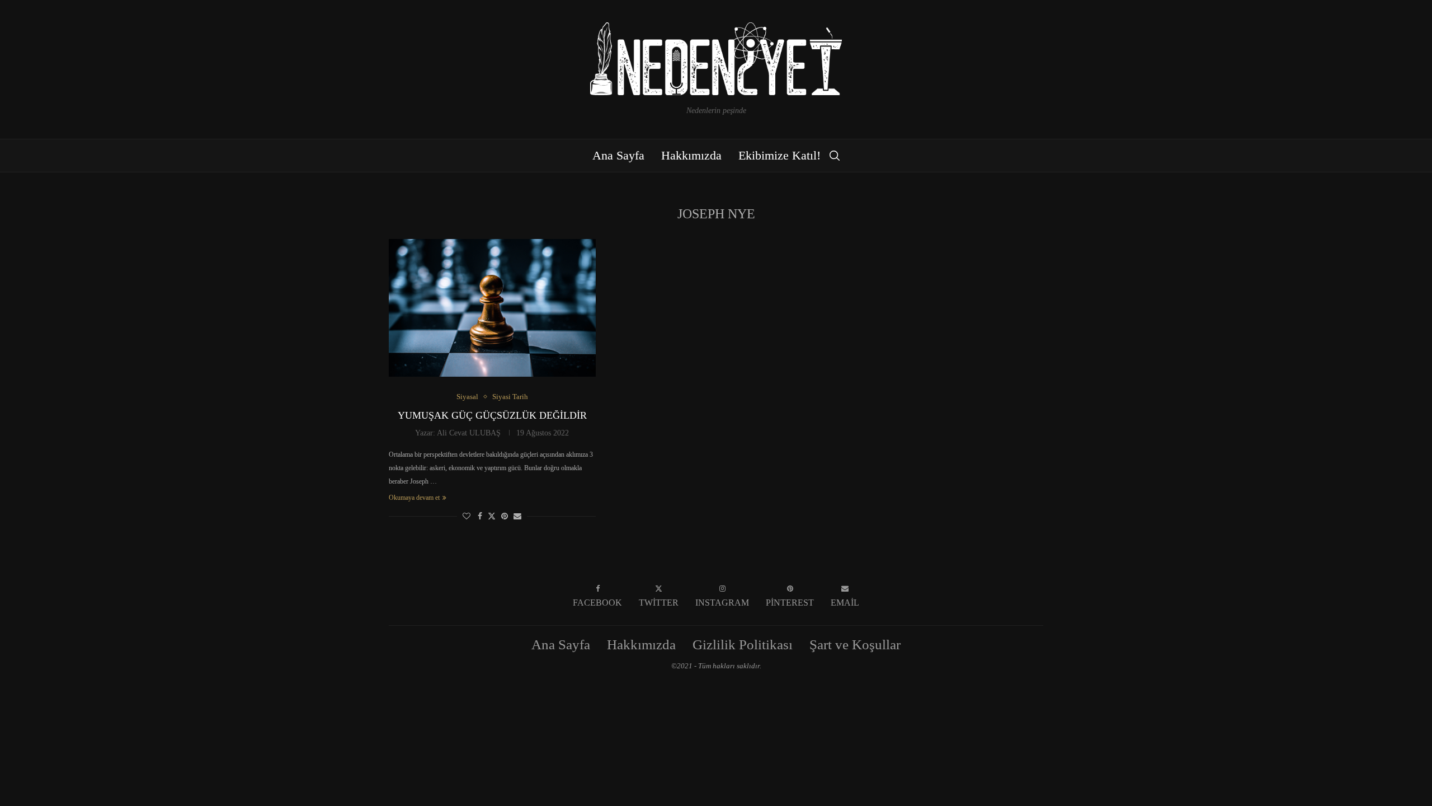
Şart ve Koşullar (855, 644)
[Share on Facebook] (480, 516)
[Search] (834, 155)
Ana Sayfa (618, 155)
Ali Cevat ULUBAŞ (469, 433)
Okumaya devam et (414, 498)
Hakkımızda (691, 155)
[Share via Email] (517, 516)
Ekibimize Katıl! (779, 155)
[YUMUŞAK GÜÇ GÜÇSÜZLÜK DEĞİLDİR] (492, 308)
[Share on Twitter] (492, 516)
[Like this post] (466, 516)
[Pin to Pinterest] (504, 516)
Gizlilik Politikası (743, 644)
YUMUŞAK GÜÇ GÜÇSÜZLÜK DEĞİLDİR (492, 415)
